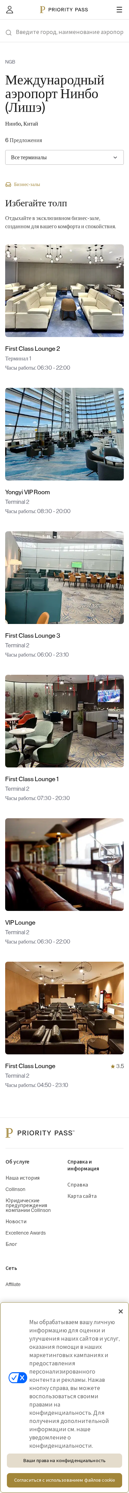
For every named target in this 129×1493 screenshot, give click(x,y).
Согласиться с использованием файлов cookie (64, 1480)
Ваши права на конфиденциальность (64, 1460)
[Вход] (10, 9)
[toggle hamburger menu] (119, 9)
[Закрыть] (120, 1311)
